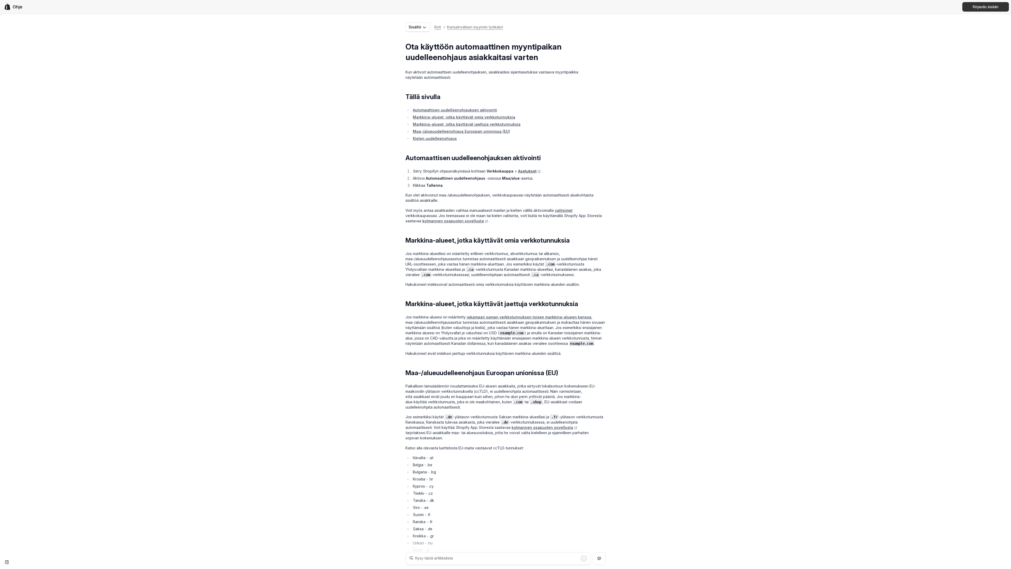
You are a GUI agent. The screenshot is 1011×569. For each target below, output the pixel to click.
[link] (13, 7)
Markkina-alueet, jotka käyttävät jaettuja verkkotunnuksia (467, 124)
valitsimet (564, 210)
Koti (437, 27)
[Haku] (584, 558)
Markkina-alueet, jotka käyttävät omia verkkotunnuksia (464, 117)
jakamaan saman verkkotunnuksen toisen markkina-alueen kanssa (529, 317)
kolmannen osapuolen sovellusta (453, 221)
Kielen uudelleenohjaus (435, 138)
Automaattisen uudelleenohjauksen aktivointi (455, 110)
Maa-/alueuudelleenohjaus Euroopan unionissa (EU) (461, 131)
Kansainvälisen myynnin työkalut (475, 27)
